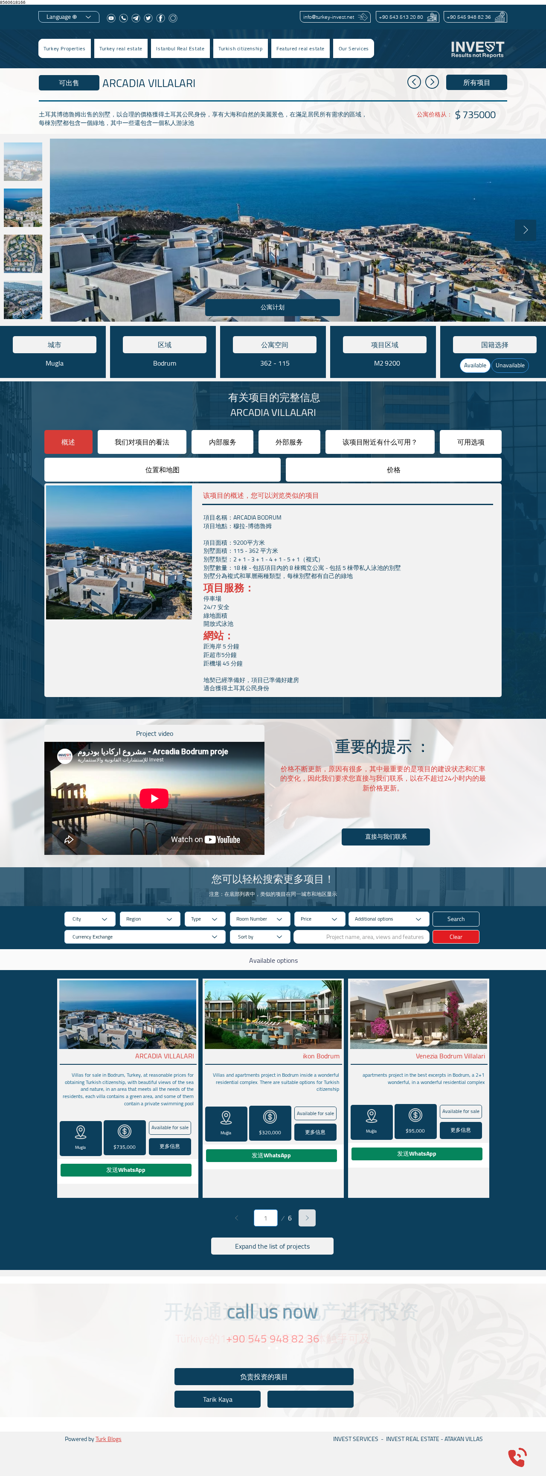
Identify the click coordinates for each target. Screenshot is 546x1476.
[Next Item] (525, 230)
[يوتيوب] (111, 18)
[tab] (68, 442)
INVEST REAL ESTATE (412, 1438)
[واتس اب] (123, 18)
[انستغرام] (172, 18)
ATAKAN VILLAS (463, 1438)
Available (475, 365)
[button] (121, 48)
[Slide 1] (269, 1348)
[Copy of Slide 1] (277, 1348)
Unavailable (510, 365)
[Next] (307, 1217)
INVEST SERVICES (355, 1438)
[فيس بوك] (160, 18)
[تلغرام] (135, 18)
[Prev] (236, 1217)
